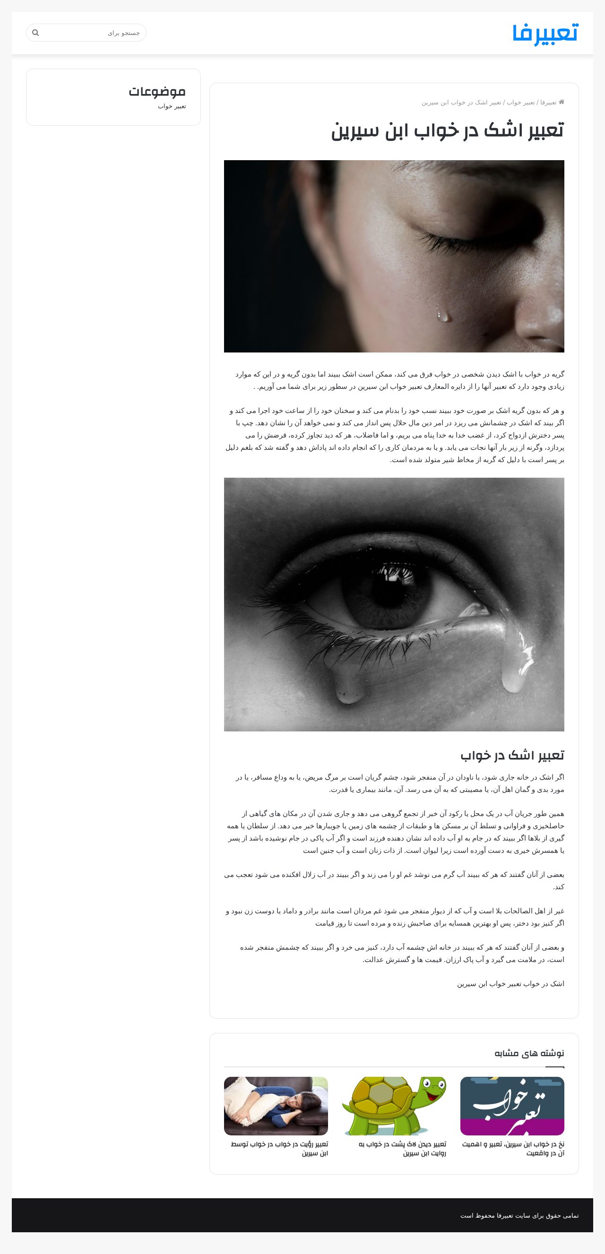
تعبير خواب (521, 102)
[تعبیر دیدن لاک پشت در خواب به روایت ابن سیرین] (394, 1106)
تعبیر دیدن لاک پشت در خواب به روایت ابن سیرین (402, 1149)
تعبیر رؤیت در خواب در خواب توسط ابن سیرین (279, 1149)
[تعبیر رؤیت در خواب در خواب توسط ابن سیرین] (276, 1106)
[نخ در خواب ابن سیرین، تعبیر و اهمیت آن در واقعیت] (512, 1106)
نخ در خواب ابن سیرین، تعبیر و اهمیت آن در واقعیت (513, 1149)
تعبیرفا (549, 102)
